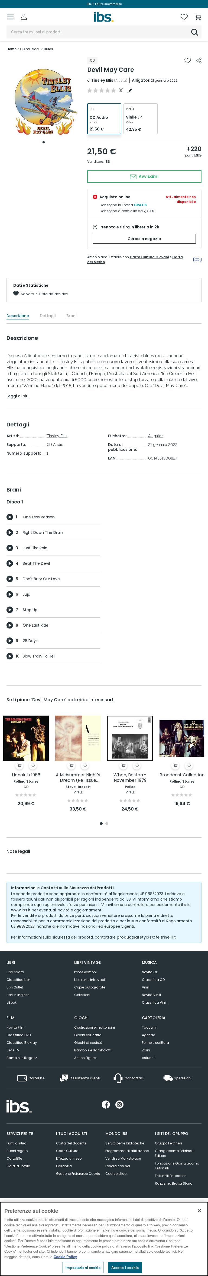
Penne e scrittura (155, 1042)
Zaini (146, 1050)
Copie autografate (89, 987)
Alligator (141, 80)
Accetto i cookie (125, 1267)
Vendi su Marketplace (123, 1158)
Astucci (148, 1057)
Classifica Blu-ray (21, 1042)
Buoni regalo (17, 1151)
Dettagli (48, 315)
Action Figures (86, 1057)
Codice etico (115, 1173)
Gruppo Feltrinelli (168, 1143)
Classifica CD (153, 979)
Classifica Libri (18, 979)
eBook (11, 1002)
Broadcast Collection (182, 775)
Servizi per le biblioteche (124, 1143)
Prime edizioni (85, 972)
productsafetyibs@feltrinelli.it (146, 937)
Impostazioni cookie (83, 1267)
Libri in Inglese (17, 995)
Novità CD (150, 972)
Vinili (146, 987)
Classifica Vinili (154, 1002)
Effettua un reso (69, 1158)
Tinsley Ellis (102, 80)
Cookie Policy (65, 1256)
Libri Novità (15, 972)
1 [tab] (44, 142)
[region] (104, 1239)
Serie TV (12, 1050)
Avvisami (148, 176)
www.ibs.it (21, 910)
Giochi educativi (88, 1035)
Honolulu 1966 (26, 775)
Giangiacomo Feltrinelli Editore (174, 1153)
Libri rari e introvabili (90, 979)
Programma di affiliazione (127, 1151)
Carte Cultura (67, 1151)
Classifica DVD (18, 1035)
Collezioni (82, 995)
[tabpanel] (43, 101)
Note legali (18, 851)
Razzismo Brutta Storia (174, 1183)
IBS (107, 161)
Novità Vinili (151, 995)
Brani (71, 315)
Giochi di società (88, 1042)
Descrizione (17, 315)
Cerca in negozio (144, 238)
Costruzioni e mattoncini (94, 1027)
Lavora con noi (117, 1166)
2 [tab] (107, 824)
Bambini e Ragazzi (22, 1057)
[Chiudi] (199, 1211)
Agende (148, 1035)
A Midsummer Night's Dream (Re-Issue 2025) (78, 777)
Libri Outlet (14, 987)
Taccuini (149, 1027)
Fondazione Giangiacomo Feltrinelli (177, 1165)
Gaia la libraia (18, 1166)
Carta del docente (71, 1143)
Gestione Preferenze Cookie (78, 1173)
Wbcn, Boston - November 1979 (130, 777)
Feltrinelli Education (171, 1175)
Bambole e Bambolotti (92, 1050)
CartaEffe (14, 1158)
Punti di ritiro (16, 1143)
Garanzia (64, 1166)
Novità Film (15, 1027)
